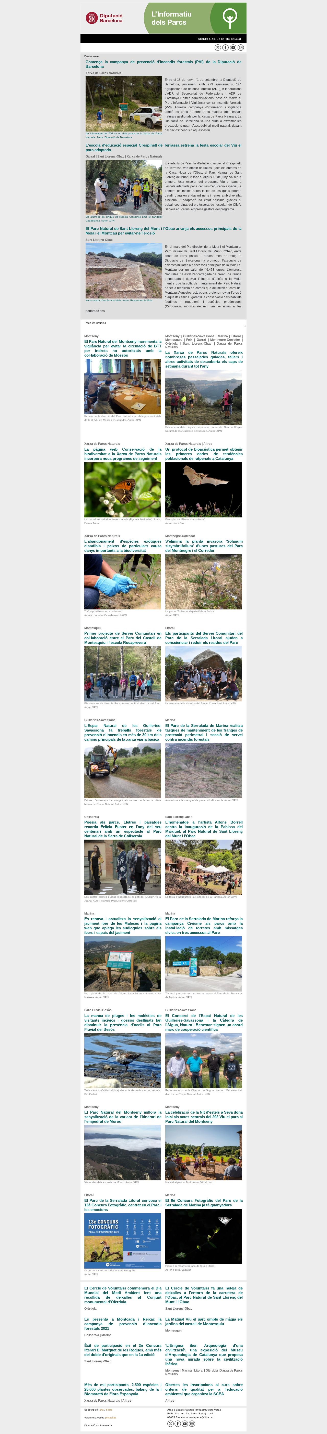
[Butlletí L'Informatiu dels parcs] (163, 17)
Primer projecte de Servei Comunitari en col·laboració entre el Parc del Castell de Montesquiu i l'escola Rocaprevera (122, 638)
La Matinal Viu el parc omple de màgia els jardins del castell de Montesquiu (204, 1321)
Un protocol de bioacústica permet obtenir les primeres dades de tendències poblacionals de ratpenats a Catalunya (204, 454)
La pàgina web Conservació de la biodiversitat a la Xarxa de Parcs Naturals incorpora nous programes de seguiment (122, 454)
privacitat (110, 1417)
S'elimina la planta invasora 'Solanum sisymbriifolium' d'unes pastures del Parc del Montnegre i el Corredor (204, 546)
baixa (109, 1409)
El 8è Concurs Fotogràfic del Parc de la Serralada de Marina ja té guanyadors (204, 1202)
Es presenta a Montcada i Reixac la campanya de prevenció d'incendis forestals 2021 (122, 1324)
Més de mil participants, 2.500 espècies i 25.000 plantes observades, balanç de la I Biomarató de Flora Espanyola (122, 1389)
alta (101, 1409)
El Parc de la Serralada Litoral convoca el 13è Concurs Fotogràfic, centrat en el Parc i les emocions (122, 1205)
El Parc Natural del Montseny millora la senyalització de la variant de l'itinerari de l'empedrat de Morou (122, 1117)
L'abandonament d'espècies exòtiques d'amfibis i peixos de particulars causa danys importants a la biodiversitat (122, 546)
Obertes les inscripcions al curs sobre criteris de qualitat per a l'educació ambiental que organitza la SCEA (204, 1389)
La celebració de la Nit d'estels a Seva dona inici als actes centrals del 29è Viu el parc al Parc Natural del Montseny (204, 1117)
